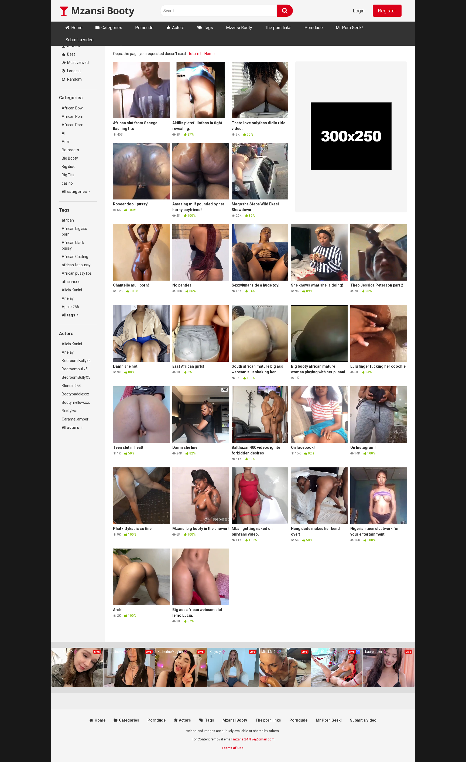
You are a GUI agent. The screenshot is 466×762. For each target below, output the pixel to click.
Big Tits (68, 175)
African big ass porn (74, 231)
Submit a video (80, 39)
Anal (66, 141)
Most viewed (77, 62)
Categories (111, 27)
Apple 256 (70, 307)
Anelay (68, 298)
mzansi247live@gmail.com (254, 739)
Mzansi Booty (101, 10)
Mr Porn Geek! (349, 27)
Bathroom (70, 150)
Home (77, 27)
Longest (73, 71)
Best (70, 54)
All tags (69, 315)
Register (387, 10)
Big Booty (70, 158)
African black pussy (73, 245)
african (68, 220)
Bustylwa (69, 411)
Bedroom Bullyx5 (76, 360)
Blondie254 (71, 386)
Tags (208, 27)
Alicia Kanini (72, 290)
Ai (63, 133)
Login (359, 10)
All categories (75, 191)
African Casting (75, 256)
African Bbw (72, 108)
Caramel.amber (75, 419)
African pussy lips (77, 273)
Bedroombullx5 (75, 369)
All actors (71, 427)
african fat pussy (76, 265)
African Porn (72, 116)
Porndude (144, 27)
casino (67, 183)
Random (74, 79)
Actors (178, 27)
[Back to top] (448, 745)
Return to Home (201, 53)
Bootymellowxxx (76, 402)
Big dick (68, 166)
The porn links (278, 27)
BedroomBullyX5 (76, 377)
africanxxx (71, 282)
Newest (73, 46)
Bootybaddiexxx (75, 394)
